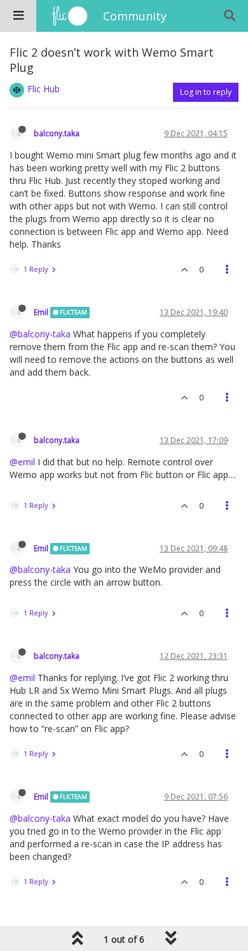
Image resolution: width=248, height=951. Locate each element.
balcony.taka (56, 133)
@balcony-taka (40, 334)
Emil (41, 312)
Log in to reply (205, 92)
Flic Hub (43, 89)
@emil (22, 462)
